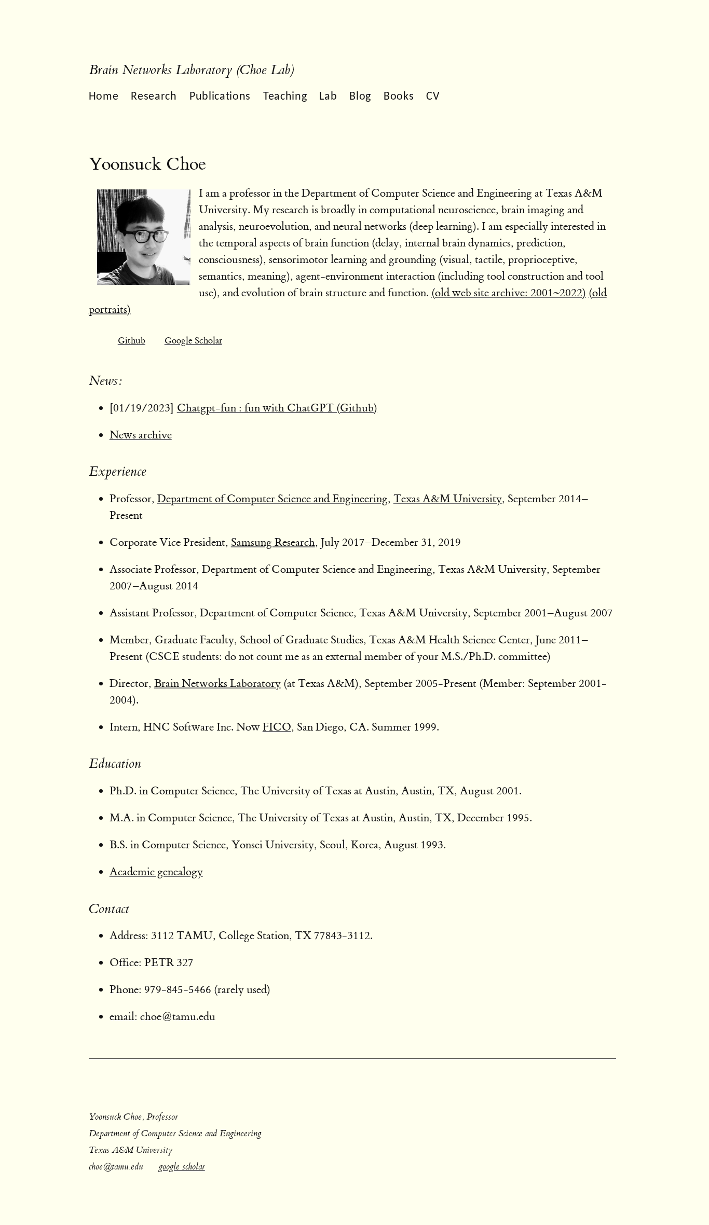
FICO (277, 727)
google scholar (182, 1166)
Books (399, 97)
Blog (360, 97)
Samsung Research (273, 542)
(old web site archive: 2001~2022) (508, 293)
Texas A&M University (447, 499)
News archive (141, 435)
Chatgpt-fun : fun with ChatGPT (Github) (277, 408)
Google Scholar (193, 340)
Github (131, 340)
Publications (220, 97)
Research (153, 97)
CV (432, 97)
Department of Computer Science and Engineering (272, 499)
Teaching (285, 97)
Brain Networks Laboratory (217, 684)
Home (104, 97)
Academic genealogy (156, 872)
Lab (328, 97)
